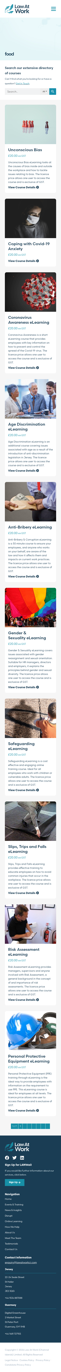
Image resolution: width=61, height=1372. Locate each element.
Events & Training (14, 1204)
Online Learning (13, 1221)
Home (8, 1198)
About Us (10, 1232)
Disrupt (8, 1215)
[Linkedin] (22, 1158)
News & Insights (13, 1210)
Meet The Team (13, 1238)
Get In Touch (22, 83)
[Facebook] (7, 1158)
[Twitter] (14, 1158)
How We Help (12, 1226)
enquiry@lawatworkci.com (21, 1262)
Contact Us (11, 1249)
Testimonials (11, 1243)
